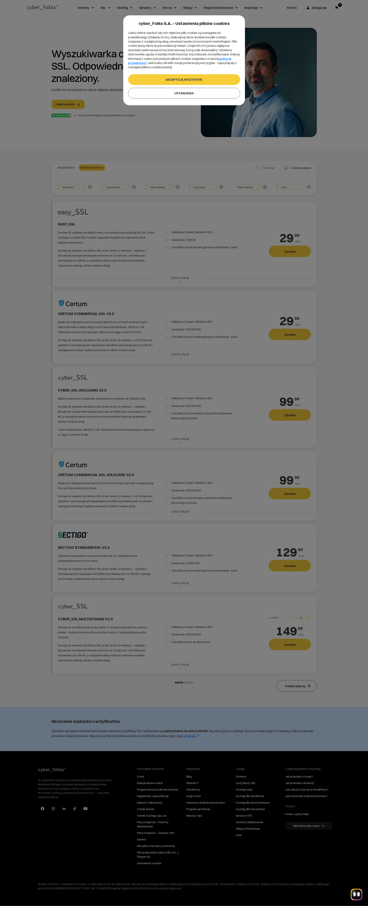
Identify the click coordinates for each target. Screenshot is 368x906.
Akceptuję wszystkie (184, 79)
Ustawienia (184, 93)
